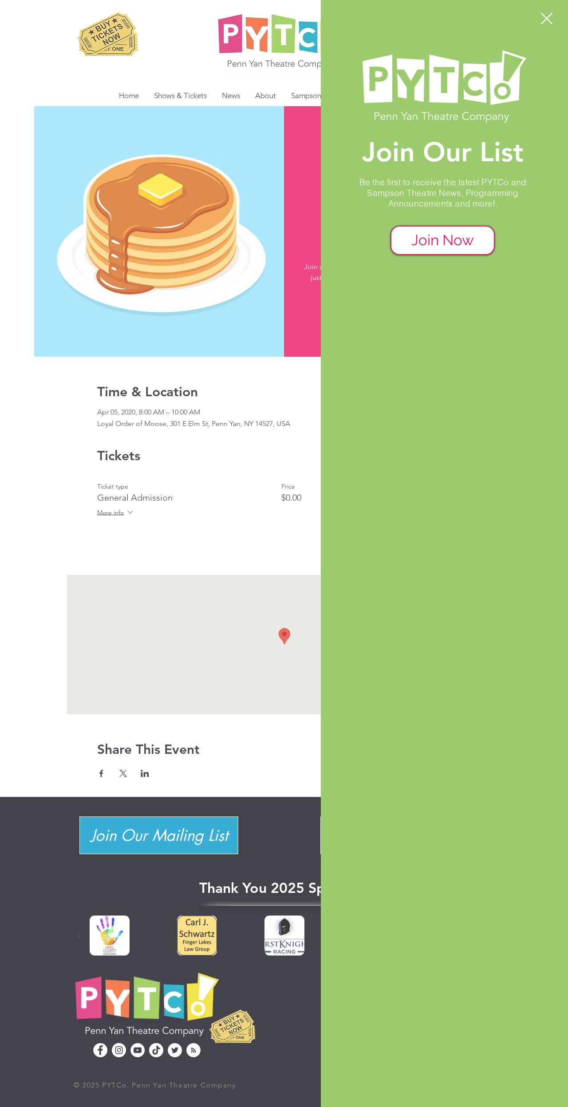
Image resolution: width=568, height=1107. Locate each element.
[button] (546, 18)
